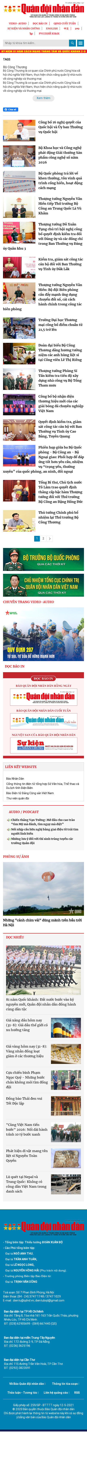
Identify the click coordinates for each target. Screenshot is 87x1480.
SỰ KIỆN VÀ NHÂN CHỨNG (23, 28)
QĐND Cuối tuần (65, 23)
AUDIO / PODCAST (24, 812)
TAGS (6, 59)
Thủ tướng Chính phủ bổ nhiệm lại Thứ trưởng (58, 517)
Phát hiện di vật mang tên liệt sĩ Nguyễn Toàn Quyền (27, 1156)
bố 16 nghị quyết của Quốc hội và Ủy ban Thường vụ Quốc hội (60, 127)
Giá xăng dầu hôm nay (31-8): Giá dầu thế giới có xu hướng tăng (27, 1025)
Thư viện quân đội (17, 798)
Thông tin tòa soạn (65, 1384)
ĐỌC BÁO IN (40, 23)
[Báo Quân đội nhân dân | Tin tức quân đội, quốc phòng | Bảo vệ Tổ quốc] (43, 10)
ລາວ (77, 28)
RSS (77, 1392)
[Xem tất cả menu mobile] (80, 43)
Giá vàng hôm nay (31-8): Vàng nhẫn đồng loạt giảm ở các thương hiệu (26, 1051)
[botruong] (43, 559)
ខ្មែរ (31, 33)
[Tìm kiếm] (72, 43)
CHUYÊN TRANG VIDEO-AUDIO (28, 602)
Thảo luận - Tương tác (22, 1392)
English (52, 28)
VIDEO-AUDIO (18, 23)
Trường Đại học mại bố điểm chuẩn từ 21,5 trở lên (60, 325)
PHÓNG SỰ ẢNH (16, 857)
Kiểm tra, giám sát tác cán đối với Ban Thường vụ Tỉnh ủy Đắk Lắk (60, 264)
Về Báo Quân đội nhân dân (26, 1384)
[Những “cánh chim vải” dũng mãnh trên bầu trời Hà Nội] (43, 889)
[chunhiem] (43, 585)
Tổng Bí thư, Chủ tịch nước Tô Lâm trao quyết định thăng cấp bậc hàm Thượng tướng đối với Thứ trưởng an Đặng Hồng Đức (60, 492)
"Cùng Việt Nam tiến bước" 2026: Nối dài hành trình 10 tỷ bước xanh (27, 1129)
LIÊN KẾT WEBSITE (21, 767)
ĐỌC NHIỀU (15, 937)
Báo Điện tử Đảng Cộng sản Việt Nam (30, 793)
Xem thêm (43, 98)
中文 (66, 28)
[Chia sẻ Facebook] (10, 109)
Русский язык (49, 33)
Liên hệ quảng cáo (56, 1392)
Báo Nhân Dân (15, 778)
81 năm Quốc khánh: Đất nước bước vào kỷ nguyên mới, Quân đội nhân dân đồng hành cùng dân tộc (41, 1004)
